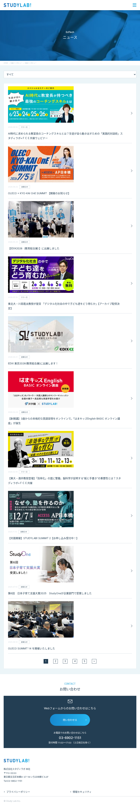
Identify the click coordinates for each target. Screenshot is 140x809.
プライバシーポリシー (18, 791)
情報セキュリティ (82, 791)
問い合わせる (70, 719)
